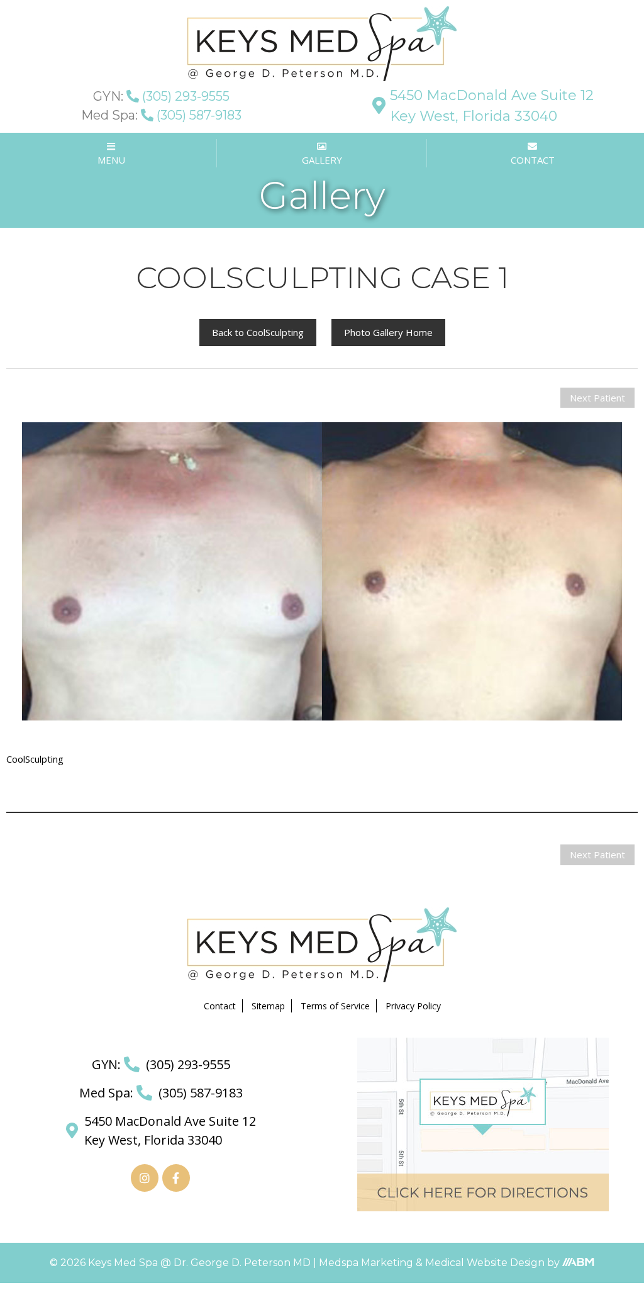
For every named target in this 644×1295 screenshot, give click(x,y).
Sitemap (268, 1006)
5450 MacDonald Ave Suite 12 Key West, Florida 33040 (492, 106)
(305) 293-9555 (161, 96)
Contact (220, 1006)
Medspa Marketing (367, 1263)
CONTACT (533, 160)
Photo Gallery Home (388, 332)
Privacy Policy (413, 1006)
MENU (111, 160)
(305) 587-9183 (161, 115)
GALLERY (322, 160)
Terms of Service (335, 1006)
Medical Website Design (485, 1263)
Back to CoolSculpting (258, 332)
